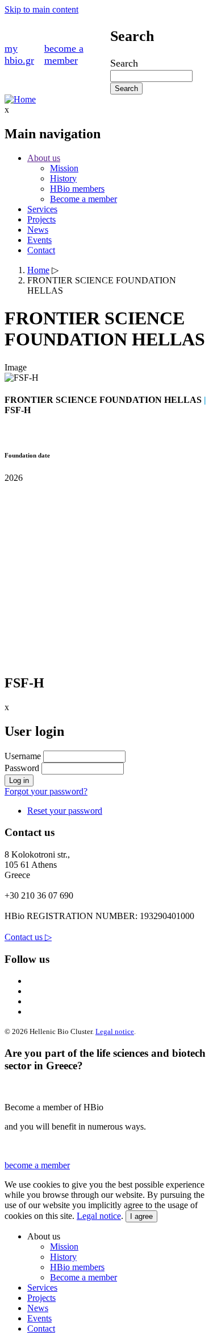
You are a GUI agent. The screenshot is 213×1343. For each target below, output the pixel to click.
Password (22, 768)
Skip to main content (41, 9)
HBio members (77, 188)
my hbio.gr (19, 54)
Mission (64, 168)
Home (38, 270)
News (37, 229)
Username (23, 756)
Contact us (28, 937)
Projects (41, 219)
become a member (63, 54)
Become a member (83, 199)
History (63, 178)
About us (43, 158)
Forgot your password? (46, 791)
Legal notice (114, 1031)
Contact (41, 250)
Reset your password (64, 810)
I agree (141, 1216)
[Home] (20, 99)
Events (39, 240)
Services (42, 209)
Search (124, 63)
